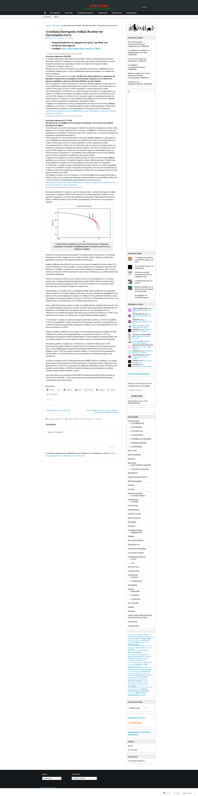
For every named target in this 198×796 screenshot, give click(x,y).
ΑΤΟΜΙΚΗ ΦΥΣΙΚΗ (138, 496)
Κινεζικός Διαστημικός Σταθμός (83, 419)
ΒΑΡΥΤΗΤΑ (132, 451)
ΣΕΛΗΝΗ (132, 687)
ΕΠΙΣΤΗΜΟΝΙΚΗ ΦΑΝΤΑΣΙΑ (135, 662)
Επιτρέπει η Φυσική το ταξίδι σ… (141, 330)
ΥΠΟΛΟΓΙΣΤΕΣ (136, 581)
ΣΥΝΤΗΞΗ (137, 689)
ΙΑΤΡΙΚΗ (131, 485)
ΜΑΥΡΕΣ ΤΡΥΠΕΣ (134, 514)
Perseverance (144, 642)
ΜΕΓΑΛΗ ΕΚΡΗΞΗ (133, 677)
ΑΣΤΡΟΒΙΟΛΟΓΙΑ (137, 423)
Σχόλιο (112, 447)
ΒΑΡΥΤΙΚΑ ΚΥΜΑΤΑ (135, 656)
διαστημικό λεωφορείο (140, 469)
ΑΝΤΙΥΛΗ (143, 648)
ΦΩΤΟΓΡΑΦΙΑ (133, 603)
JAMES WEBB (146, 639)
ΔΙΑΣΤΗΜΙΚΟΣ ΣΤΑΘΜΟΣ (141, 465)
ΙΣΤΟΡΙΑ (131, 489)
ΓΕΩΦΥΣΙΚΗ (135, 599)
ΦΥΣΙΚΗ (131, 589)
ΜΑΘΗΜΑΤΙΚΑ (131, 13)
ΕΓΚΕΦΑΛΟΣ (132, 660)
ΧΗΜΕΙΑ (131, 607)
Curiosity (131, 637)
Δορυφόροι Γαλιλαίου (139, 732)
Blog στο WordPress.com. (48, 787)
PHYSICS (134, 645)
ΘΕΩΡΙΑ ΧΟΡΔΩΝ (139, 669)
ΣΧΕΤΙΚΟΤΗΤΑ (133, 567)
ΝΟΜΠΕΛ (139, 681)
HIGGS (133, 559)
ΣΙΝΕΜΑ (131, 536)
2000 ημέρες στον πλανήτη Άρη (58, 410)
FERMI (145, 636)
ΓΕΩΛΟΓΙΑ (135, 595)
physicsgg (99, 5)
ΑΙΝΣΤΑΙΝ (137, 648)
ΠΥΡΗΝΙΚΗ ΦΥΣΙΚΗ (135, 530)
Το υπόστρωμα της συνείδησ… (143, 365)
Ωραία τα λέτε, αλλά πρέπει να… (141, 342)
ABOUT (56, 17)
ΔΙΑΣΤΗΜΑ (69, 13)
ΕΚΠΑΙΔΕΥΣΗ (133, 473)
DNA (136, 636)
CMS (149, 635)
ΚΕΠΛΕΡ (140, 671)
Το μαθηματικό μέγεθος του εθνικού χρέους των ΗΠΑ (144, 260)
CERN (145, 635)
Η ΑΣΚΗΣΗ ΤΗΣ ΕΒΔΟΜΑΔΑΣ (138, 665)
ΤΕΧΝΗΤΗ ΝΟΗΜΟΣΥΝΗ (138, 690)
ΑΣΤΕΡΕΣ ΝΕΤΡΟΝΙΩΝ (141, 650)
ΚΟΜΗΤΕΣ (147, 671)
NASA (144, 640)
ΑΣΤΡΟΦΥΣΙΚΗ (55, 13)
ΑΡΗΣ (131, 650)
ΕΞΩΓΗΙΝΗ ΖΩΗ (137, 431)
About (130, 746)
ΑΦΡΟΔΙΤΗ (145, 655)
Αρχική (48, 25)
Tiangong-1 (98, 419)
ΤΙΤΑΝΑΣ (130, 693)
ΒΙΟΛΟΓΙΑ (131, 459)
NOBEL (137, 642)
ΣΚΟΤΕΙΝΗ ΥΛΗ (133, 545)
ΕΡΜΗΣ (130, 664)
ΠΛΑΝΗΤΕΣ (145, 683)
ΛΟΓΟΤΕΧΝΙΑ (133, 506)
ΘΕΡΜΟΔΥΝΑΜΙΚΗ (135, 481)
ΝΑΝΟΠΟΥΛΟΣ (132, 679)
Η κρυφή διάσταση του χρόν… (141, 326)
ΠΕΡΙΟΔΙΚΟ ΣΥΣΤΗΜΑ (134, 683)
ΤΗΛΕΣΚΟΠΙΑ (144, 691)
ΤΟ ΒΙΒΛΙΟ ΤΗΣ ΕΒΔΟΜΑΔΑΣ (137, 694)
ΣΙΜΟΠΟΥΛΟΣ (141, 687)
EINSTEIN (141, 637)
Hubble (137, 639)
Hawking (131, 639)
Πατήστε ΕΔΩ (136, 396)
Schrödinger (148, 645)
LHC (132, 563)
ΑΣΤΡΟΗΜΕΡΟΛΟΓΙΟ (139, 374)
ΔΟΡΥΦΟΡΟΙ (144, 658)
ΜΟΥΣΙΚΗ (131, 526)
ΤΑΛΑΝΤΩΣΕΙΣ (133, 571)
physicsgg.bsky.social (136, 718)
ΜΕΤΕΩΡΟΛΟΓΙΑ (134, 518)
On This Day (47, 17)
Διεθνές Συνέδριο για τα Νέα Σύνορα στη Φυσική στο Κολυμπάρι (139, 75)
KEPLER (130, 640)
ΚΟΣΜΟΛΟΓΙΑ (117, 13)
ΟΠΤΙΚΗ (145, 681)
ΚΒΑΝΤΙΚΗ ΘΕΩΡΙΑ (135, 493)
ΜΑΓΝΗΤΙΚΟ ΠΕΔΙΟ (147, 675)
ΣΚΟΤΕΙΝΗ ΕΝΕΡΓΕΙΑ (136, 540)
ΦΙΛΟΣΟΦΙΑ (132, 585)
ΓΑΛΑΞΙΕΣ (132, 658)
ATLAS (135, 635)
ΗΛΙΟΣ (130, 669)
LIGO (140, 640)
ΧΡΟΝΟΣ (143, 695)
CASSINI (140, 635)
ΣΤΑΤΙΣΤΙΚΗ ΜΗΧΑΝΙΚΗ (137, 549)
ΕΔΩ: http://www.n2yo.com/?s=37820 (80, 48)
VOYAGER (131, 648)
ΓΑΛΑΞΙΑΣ (147, 656)
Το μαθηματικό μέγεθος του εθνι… (143, 310)
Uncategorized (133, 626)
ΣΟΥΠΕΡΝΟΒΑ (136, 447)
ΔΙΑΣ (138, 658)
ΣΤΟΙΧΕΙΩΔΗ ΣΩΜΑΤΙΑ (85, 13)
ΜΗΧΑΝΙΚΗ (132, 522)
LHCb (137, 640)
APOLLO (130, 635)
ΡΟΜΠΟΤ (134, 577)
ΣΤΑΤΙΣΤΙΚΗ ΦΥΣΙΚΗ (136, 553)
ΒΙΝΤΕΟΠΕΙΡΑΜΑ (134, 455)
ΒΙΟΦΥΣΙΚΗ (135, 591)
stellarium (133, 734)
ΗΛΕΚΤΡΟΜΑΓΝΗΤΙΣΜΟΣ (137, 477)
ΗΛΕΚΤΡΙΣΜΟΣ (146, 667)
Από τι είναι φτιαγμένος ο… (141, 361)
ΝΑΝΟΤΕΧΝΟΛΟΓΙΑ (142, 679)
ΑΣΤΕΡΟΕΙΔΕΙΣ (135, 652)
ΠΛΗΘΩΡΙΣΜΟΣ (132, 684)
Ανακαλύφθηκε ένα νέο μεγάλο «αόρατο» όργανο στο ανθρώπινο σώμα (102, 411)
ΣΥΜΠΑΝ (134, 502)
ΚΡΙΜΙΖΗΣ (130, 675)
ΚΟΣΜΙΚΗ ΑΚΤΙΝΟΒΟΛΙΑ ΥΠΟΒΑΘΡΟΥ (139, 673)
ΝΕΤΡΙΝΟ (131, 681)
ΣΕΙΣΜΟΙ (146, 684)
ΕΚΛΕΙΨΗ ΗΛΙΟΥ (140, 660)
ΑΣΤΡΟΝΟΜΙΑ (136, 427)
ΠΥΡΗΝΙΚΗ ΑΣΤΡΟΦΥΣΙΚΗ (141, 439)
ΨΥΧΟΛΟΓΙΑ (132, 622)
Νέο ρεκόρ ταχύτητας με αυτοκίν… (141, 356)
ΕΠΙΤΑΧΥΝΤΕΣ (148, 662)
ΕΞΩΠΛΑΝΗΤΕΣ (137, 435)
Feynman (150, 637)
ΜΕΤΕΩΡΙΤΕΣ (143, 677)
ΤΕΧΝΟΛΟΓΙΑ (102, 13)
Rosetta (142, 645)
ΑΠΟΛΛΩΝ (149, 648)
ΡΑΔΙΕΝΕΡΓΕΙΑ (136, 532)
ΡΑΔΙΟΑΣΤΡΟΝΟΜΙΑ (139, 443)
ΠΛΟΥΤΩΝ (140, 685)
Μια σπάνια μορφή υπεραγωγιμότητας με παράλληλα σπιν (136, 44)
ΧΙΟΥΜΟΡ (131, 611)
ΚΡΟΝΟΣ (136, 675)
